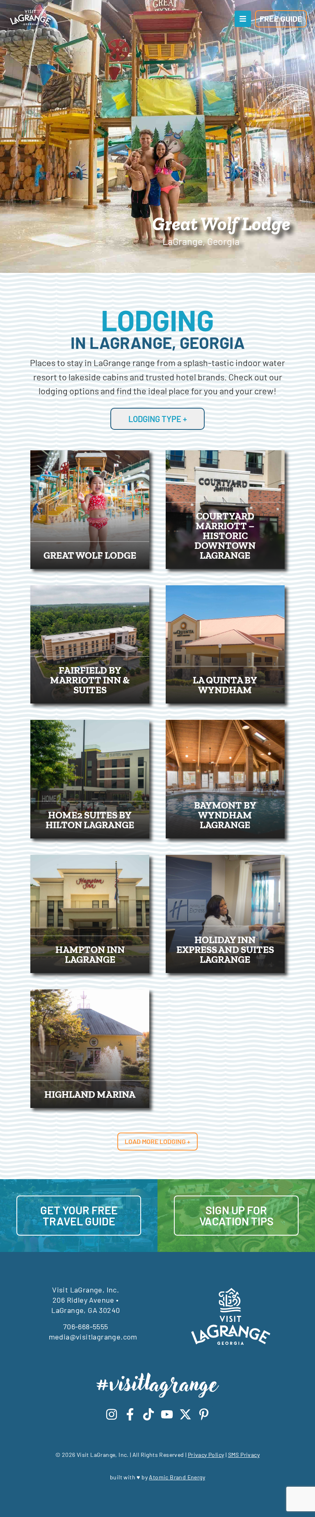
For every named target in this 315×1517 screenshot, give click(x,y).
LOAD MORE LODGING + (157, 1141)
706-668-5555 (85, 1326)
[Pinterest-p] (203, 1414)
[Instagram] (111, 1414)
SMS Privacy (244, 1454)
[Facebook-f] (130, 1414)
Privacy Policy (206, 1454)
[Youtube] (167, 1414)
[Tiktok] (148, 1414)
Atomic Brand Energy (177, 1477)
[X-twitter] (185, 1414)
